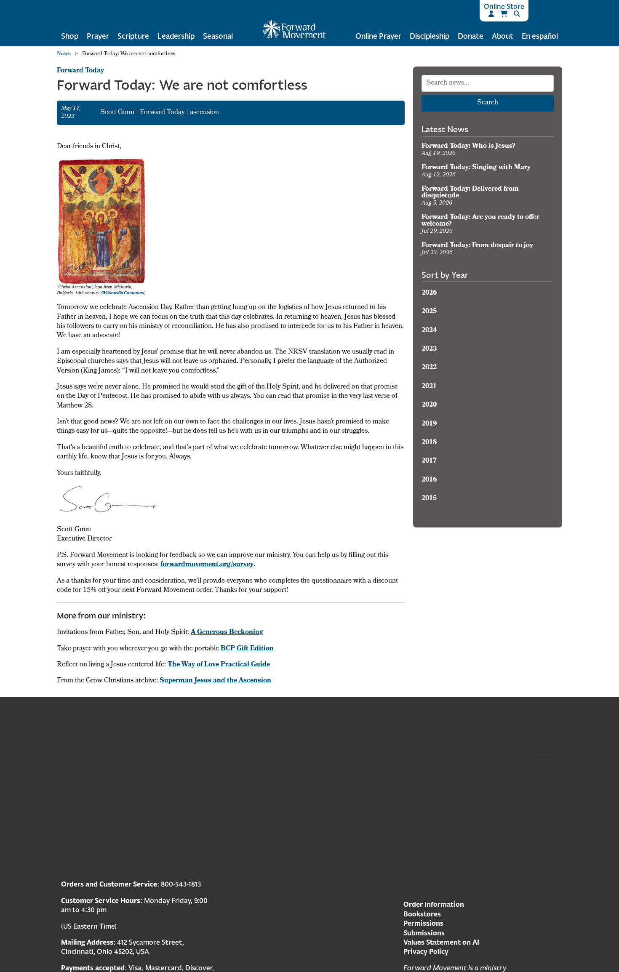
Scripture (133, 36)
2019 (429, 424)
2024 (429, 330)
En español (540, 36)
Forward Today (80, 71)
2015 (429, 498)
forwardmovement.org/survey (206, 564)
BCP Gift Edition (247, 649)
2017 (429, 461)
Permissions (423, 923)
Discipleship (429, 36)
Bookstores (422, 914)
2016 (429, 480)
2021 (429, 386)
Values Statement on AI (441, 942)
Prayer (98, 36)
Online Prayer (378, 36)
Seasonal (218, 36)
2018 (429, 442)
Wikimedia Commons (123, 293)
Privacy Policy (425, 951)
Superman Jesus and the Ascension (215, 681)
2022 (429, 367)
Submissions (424, 932)
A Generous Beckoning (227, 632)
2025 (429, 311)
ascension (204, 112)
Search (487, 103)
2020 (429, 405)
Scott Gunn (118, 112)
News (64, 54)
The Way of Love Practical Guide (219, 665)
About (502, 36)
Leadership (176, 36)
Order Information (433, 904)
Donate (470, 36)
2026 (429, 293)
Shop (69, 36)
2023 (429, 349)
